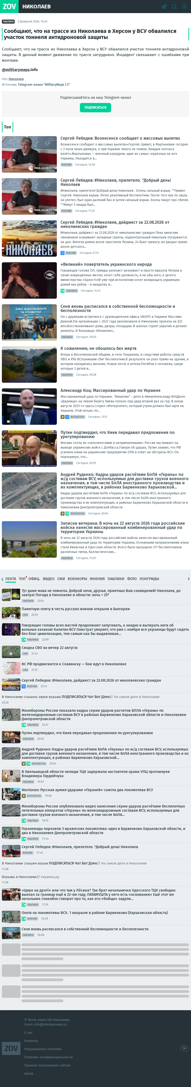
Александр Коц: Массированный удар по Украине (110, 390)
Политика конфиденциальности (48, 1057)
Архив (28, 1074)
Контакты (31, 1041)
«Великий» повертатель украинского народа (106, 264)
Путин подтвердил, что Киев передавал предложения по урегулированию (118, 434)
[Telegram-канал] (164, 6)
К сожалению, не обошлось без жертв (98, 348)
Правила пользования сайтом (47, 1065)
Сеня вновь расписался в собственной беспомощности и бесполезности (118, 308)
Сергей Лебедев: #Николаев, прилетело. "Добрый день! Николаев (116, 182)
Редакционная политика (42, 1049)
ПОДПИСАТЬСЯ (74, 696)
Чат (91, 696)
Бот (97, 696)
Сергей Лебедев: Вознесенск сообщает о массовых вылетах (120, 138)
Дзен (105, 696)
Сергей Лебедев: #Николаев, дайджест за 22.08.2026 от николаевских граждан (115, 224)
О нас (28, 1033)
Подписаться (95, 108)
